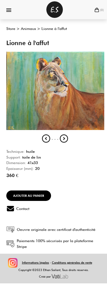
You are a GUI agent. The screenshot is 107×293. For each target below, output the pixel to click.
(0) (102, 10)
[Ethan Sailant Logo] (54, 9)
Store (10, 28)
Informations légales (35, 262)
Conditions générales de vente (72, 262)
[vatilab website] (60, 276)
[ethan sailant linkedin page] (18, 262)
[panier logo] (97, 10)
